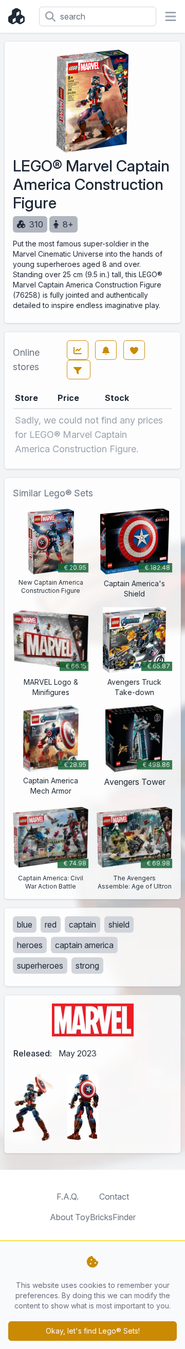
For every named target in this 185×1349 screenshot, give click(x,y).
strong (87, 965)
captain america (84, 945)
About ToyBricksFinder (93, 1217)
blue (24, 924)
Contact (114, 1196)
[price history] (77, 350)
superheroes (40, 965)
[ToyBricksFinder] (19, 16)
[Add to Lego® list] (134, 350)
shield (119, 924)
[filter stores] (78, 369)
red (51, 924)
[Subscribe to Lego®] (106, 350)
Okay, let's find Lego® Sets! (93, 1330)
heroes (30, 945)
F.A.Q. (68, 1196)
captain (82, 924)
